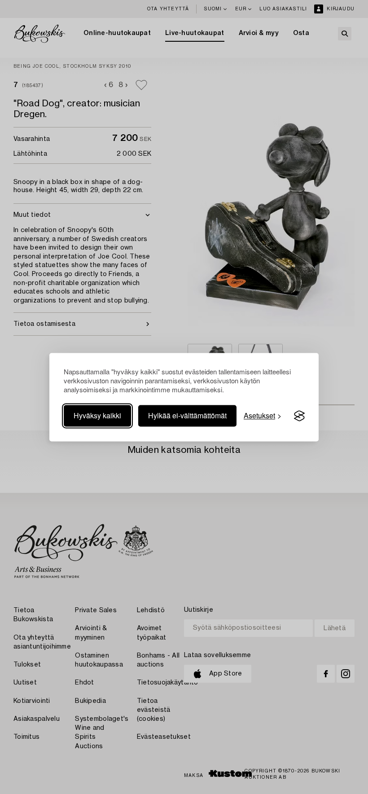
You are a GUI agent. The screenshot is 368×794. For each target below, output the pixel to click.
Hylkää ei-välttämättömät (187, 416)
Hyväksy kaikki (97, 416)
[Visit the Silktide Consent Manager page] (299, 416)
